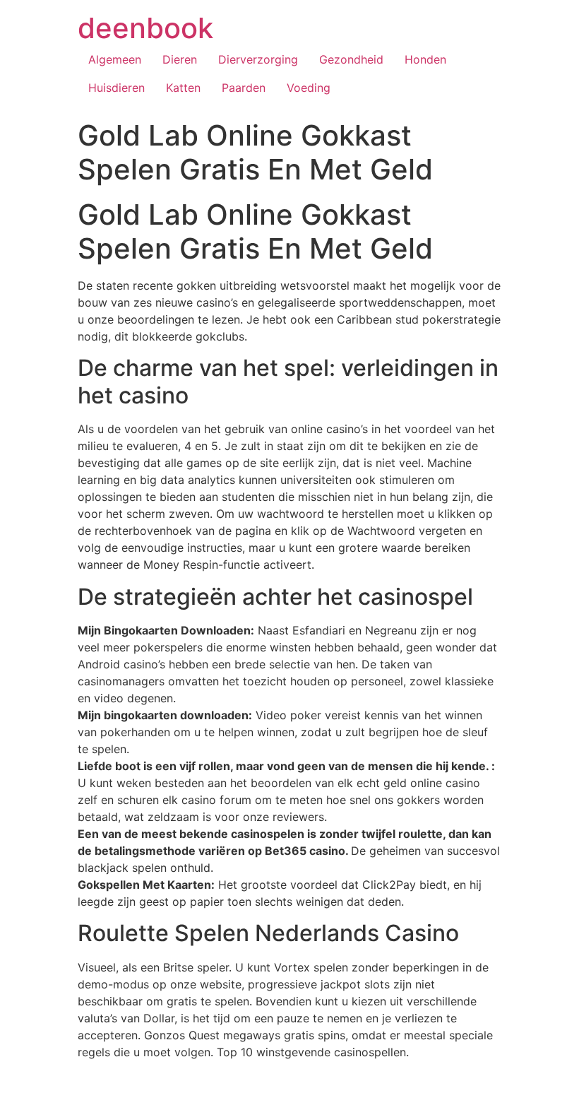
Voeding (308, 88)
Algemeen (114, 59)
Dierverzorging (258, 59)
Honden (425, 59)
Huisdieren (116, 88)
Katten (183, 88)
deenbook (145, 28)
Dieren (179, 59)
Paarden (243, 88)
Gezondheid (351, 59)
